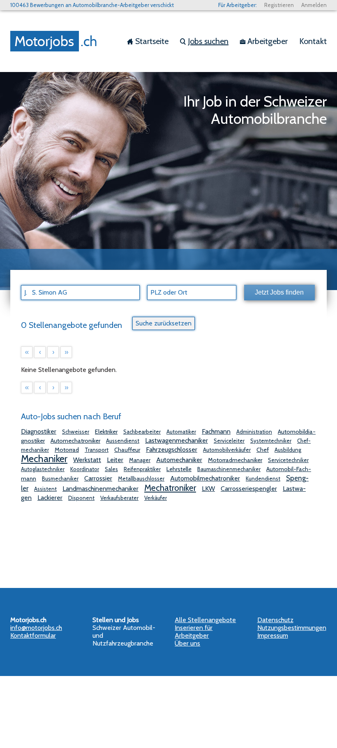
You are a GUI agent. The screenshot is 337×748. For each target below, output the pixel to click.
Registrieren (279, 5)
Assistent (45, 489)
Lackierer (49, 498)
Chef (262, 449)
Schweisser (75, 431)
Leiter (115, 460)
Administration (254, 431)
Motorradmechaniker (235, 460)
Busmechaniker (60, 478)
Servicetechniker (288, 460)
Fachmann (216, 431)
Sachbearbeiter (142, 431)
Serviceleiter (229, 440)
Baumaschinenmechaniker (229, 469)
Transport (96, 449)
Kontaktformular (33, 635)
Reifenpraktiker (142, 469)
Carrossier (98, 478)
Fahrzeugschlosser (171, 449)
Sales (111, 469)
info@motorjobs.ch (36, 628)
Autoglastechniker (43, 469)
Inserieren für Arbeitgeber (193, 631)
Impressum (272, 635)
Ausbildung (288, 449)
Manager (139, 460)
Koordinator (84, 469)
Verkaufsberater (119, 498)
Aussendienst (122, 440)
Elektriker (106, 431)
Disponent (81, 498)
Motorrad (67, 449)
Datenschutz (275, 620)
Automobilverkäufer (227, 449)
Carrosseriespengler (249, 488)
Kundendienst (263, 478)
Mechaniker (44, 459)
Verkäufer (155, 498)
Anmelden (314, 5)
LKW (208, 488)
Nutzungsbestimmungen (291, 628)
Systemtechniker (270, 440)
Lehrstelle (179, 469)
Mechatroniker (170, 487)
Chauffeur (127, 449)
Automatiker (181, 431)
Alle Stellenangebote (205, 620)
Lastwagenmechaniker (176, 440)
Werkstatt (87, 460)
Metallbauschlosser (141, 478)
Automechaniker (179, 460)
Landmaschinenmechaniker (100, 488)
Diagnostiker (38, 431)
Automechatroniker (75, 440)
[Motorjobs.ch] (55, 41)
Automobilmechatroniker (205, 478)
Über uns (187, 643)
